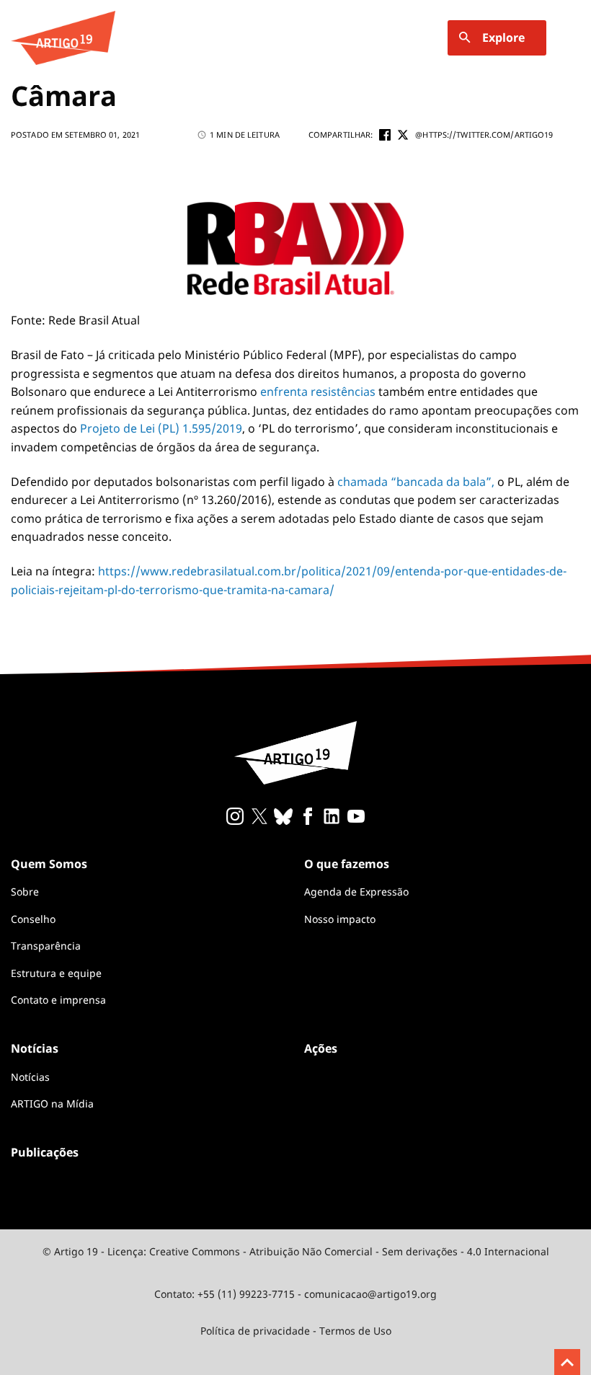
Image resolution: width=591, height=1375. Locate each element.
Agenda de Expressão (356, 891)
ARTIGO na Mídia (52, 1103)
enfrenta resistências (318, 391)
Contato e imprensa (58, 1000)
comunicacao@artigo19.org (370, 1294)
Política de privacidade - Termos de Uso (295, 1331)
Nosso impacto (340, 919)
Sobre (25, 891)
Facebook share (385, 135)
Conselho (33, 919)
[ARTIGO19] (63, 38)
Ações (320, 1048)
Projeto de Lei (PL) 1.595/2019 (161, 428)
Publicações (45, 1152)
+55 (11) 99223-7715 (246, 1294)
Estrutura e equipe (56, 973)
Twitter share (403, 135)
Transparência (46, 945)
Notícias (30, 1077)
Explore (503, 37)
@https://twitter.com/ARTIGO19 (484, 134)
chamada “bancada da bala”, (415, 482)
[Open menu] (571, 38)
